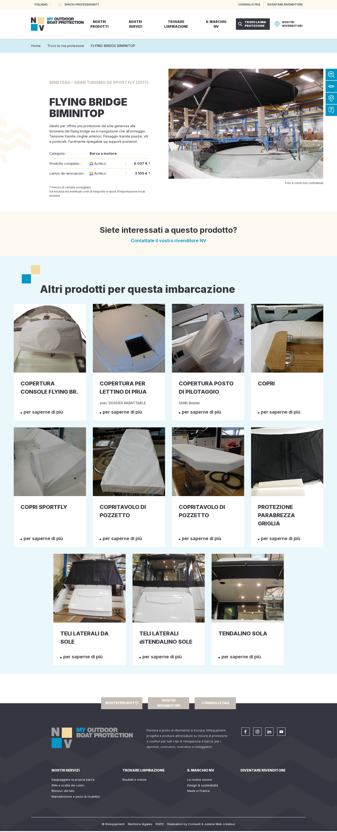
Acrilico (100, 163)
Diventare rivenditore (262, 770)
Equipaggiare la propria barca (73, 779)
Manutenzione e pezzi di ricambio (76, 796)
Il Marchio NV (200, 770)
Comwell (194, 824)
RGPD (160, 824)
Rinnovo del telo (63, 791)
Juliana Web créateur (219, 824)
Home (36, 46)
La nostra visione (199, 779)
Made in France (198, 791)
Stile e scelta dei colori (68, 785)
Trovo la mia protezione (65, 46)
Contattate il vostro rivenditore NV (168, 240)
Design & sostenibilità (202, 785)
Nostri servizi (66, 770)
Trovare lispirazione (143, 770)
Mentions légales (140, 824)
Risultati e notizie (134, 779)
